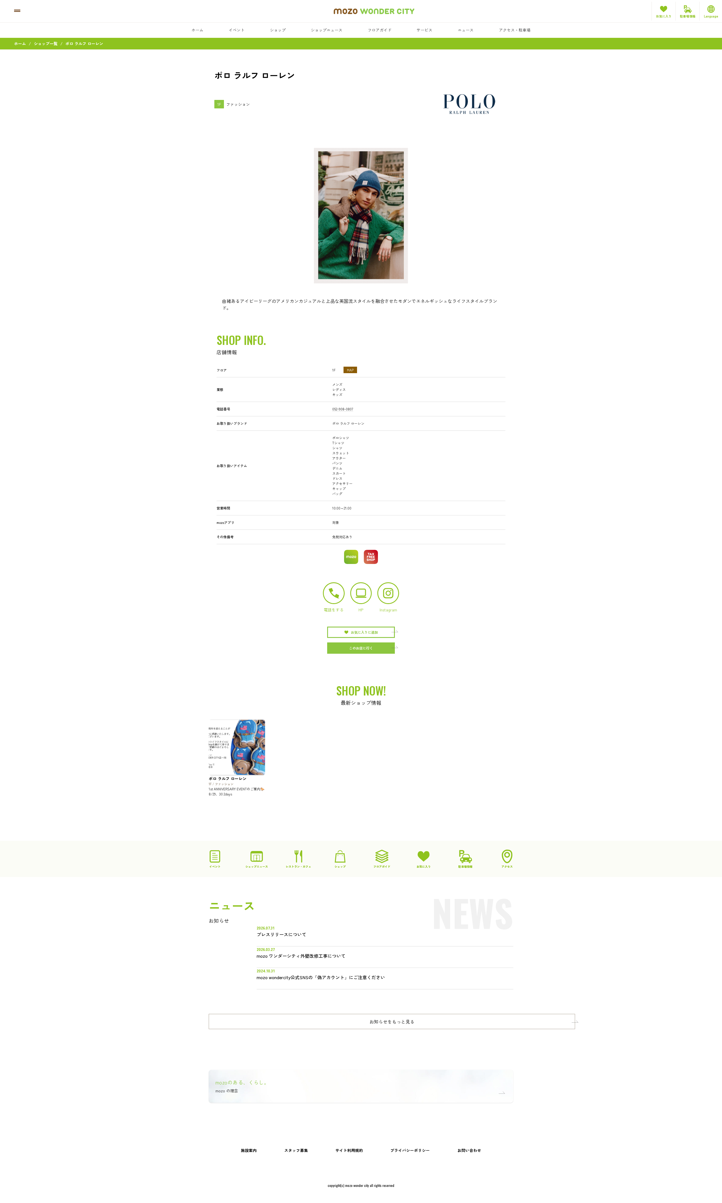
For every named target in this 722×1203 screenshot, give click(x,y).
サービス (424, 30)
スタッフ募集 (296, 1150)
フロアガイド (379, 30)
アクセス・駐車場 (515, 30)
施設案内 (249, 1150)
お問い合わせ (469, 1150)
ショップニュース (326, 30)
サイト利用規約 (349, 1150)
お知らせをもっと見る (392, 1021)
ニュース (466, 30)
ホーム (197, 30)
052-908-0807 (342, 408)
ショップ (278, 30)
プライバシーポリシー (410, 1150)
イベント (237, 30)
